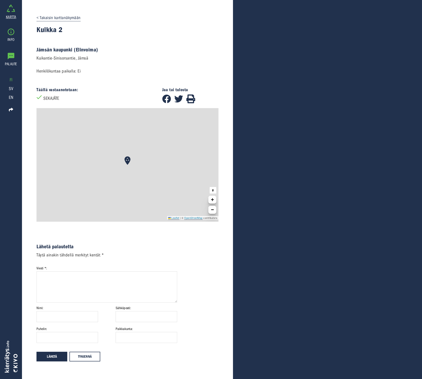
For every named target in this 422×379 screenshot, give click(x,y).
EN (11, 97)
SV (11, 88)
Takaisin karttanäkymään (60, 17)
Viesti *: (41, 268)
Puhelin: (41, 329)
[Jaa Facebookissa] (168, 101)
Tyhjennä (85, 357)
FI (11, 79)
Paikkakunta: (124, 329)
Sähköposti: (123, 308)
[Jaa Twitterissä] (180, 101)
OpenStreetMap (193, 217)
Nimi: (39, 308)
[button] (127, 160)
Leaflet (175, 217)
